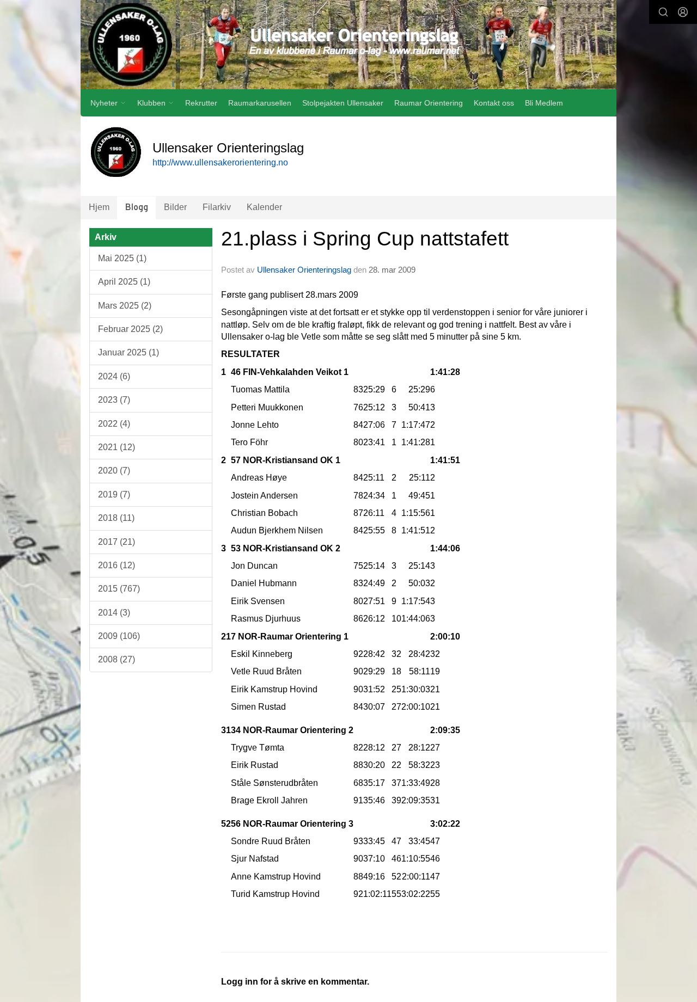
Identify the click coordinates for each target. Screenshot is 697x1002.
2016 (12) (116, 565)
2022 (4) (114, 423)
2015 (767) (119, 588)
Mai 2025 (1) (122, 258)
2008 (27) (116, 659)
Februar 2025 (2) (130, 329)
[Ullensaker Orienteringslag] (348, 44)
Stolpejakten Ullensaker (342, 103)
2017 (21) (116, 541)
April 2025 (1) (124, 281)
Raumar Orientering (428, 103)
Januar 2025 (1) (128, 352)
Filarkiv (217, 207)
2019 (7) (114, 494)
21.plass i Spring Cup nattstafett (365, 239)
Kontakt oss (494, 103)
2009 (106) (119, 636)
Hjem (99, 207)
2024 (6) (114, 376)
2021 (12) (116, 447)
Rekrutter (201, 103)
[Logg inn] (683, 12)
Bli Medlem (544, 103)
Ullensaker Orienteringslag (304, 269)
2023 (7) (114, 399)
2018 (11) (116, 517)
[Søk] (663, 12)
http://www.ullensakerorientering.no (220, 162)
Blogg (136, 207)
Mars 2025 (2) (124, 305)
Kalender (264, 207)
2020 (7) (114, 470)
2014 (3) (114, 612)
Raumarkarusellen (259, 103)
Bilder (175, 207)
